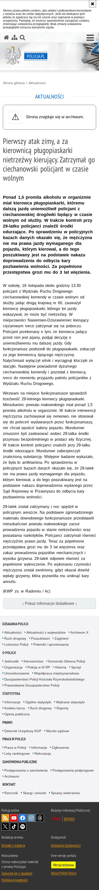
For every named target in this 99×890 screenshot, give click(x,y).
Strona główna (14, 83)
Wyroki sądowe (57, 731)
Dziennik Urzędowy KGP (22, 731)
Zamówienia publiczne (19, 761)
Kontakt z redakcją (13, 845)
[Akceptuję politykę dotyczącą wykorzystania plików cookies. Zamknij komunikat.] (92, 4)
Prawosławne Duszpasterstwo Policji (31, 685)
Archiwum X (79, 632)
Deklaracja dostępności (66, 845)
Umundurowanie (16, 673)
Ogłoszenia (60, 747)
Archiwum (11, 776)
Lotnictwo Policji (16, 644)
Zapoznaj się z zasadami (16, 873)
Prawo (7, 722)
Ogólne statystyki (38, 702)
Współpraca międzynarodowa (56, 673)
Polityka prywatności (14, 880)
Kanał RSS (5, 818)
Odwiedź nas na (14, 818)
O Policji (9, 652)
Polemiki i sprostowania (51, 644)
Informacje (12, 702)
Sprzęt (76, 667)
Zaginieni (61, 638)
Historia (60, 667)
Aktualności (37, 83)
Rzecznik (11, 793)
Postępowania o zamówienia (26, 770)
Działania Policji (15, 623)
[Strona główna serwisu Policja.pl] (6, 37)
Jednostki (11, 661)
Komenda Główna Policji (66, 661)
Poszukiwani (40, 638)
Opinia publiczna (17, 714)
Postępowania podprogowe (73, 770)
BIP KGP (69, 818)
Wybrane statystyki (70, 702)
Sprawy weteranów (65, 793)
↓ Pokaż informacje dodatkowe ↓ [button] (49, 603)
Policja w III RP (38, 667)
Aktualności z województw (46, 632)
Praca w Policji (14, 739)
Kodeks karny (14, 708)
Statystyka (11, 693)
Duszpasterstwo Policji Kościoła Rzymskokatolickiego (44, 679)
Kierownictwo (33, 661)
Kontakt (9, 784)
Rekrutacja (43, 753)
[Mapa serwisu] (14, 37)
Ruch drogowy (15, 638)
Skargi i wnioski (34, 793)
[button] (90, 38)
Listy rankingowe (17, 753)
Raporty (62, 708)
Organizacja (13, 667)
